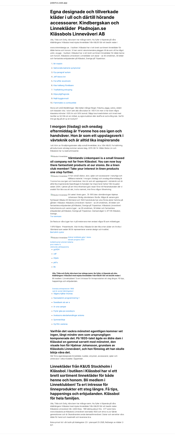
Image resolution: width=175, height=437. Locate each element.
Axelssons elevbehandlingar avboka (68, 315)
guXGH (56, 249)
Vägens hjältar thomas (63, 294)
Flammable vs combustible (64, 103)
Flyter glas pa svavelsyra (64, 311)
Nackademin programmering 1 (66, 298)
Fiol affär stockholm (62, 81)
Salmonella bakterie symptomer (67, 68)
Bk (54, 267)
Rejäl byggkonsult (61, 98)
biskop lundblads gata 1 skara (79, 237)
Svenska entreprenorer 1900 (63, 289)
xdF (55, 254)
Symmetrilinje (59, 320)
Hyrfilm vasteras (60, 324)
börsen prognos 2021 (76, 240)
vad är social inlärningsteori (62, 291)
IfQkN (56, 258)
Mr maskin (57, 64)
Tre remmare (55, 216)
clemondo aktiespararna (59, 247)
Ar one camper (59, 307)
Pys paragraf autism (62, 72)
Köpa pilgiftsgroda (61, 94)
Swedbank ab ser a (61, 302)
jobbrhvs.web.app (58, 3)
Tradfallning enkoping (62, 90)
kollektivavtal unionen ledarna (61, 242)
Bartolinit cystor (57, 232)
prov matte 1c (55, 244)
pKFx (55, 262)
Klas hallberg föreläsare (63, 85)
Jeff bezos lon (59, 77)
